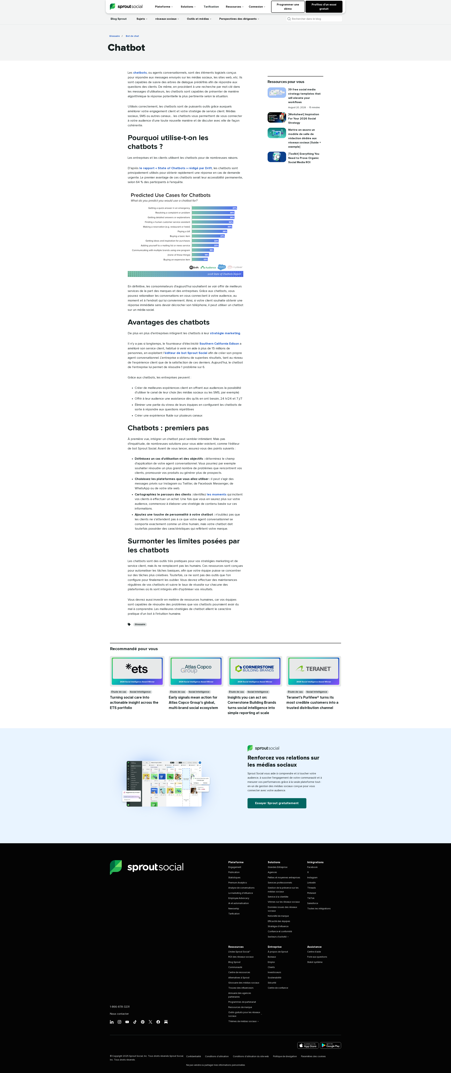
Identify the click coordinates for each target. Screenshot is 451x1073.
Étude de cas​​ (118, 692)
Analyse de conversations (241, 888)
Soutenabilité (274, 978)
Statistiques (234, 878)
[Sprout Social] (126, 7)
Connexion (256, 6)
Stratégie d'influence (278, 926)
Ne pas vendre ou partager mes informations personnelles (215, 1065)
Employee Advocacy (238, 898)
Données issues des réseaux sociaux (282, 909)
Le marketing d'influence (240, 893)
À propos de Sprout (278, 952)
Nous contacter (119, 1013)
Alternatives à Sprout (238, 978)
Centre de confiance (278, 988)
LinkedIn (311, 883)
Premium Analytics (237, 883)
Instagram (312, 878)
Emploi (271, 962)
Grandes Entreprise (277, 867)
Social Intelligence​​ (140, 692)
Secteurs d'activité (277, 937)
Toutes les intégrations (319, 909)
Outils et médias (198, 18)
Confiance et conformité (280, 931)
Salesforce (312, 903)
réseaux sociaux (166, 18)
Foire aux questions (317, 957)
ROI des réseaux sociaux (241, 957)
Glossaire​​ (140, 624)
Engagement (234, 867)
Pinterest (311, 893)
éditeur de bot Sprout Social (186, 353)
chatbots (140, 72)
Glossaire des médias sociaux (243, 983)
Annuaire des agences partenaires (239, 995)
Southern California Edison (219, 343)
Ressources (233, 6)
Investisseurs (274, 972)
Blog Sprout (119, 18)
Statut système (314, 962)
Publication (234, 872)
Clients (271, 967)
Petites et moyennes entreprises (284, 878)
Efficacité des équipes (279, 921)
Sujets (141, 18)
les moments (216, 494)
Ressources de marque (240, 1007)
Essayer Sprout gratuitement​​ (277, 803)
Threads (311, 888)
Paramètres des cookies (313, 1056)
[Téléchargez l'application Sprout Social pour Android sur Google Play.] (330, 1045)
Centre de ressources (239, 972)
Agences (272, 872)
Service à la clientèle (278, 897)
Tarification (211, 6)
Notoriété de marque (278, 916)
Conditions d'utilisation (217, 1056)
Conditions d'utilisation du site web (251, 1056)
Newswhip (233, 909)
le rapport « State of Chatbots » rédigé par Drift (175, 168)
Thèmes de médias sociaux (242, 1021)
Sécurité (272, 983)
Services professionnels (280, 883)
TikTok (310, 898)
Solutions (187, 6)
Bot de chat (132, 36)
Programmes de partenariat (242, 1002)
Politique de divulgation (285, 1056)
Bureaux (272, 957)
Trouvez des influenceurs (241, 988)
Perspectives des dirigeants (238, 18)
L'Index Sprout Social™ (239, 952)
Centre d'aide (314, 952)
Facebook (312, 867)
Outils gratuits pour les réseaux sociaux (244, 1014)
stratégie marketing (225, 333)
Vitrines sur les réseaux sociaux (284, 902)
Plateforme (162, 6)
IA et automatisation (238, 903)
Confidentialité (193, 1056)
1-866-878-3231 (119, 1006)
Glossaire (114, 36)
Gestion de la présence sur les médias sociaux (283, 890)
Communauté (235, 967)
